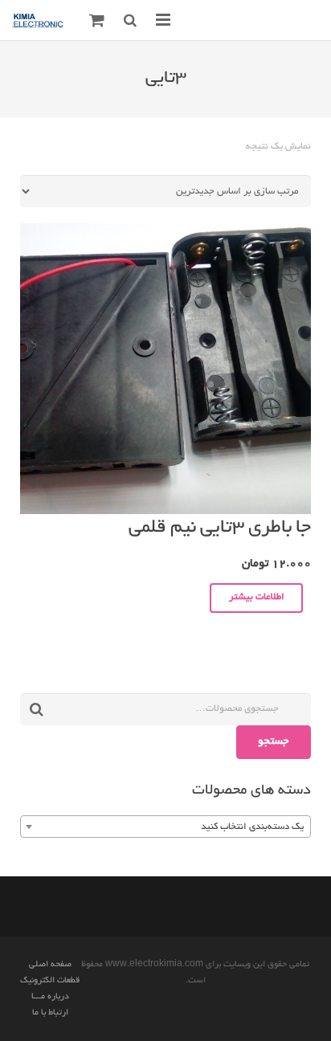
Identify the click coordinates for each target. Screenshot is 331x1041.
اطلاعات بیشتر (256, 597)
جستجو (273, 742)
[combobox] (165, 826)
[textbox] (165, 827)
